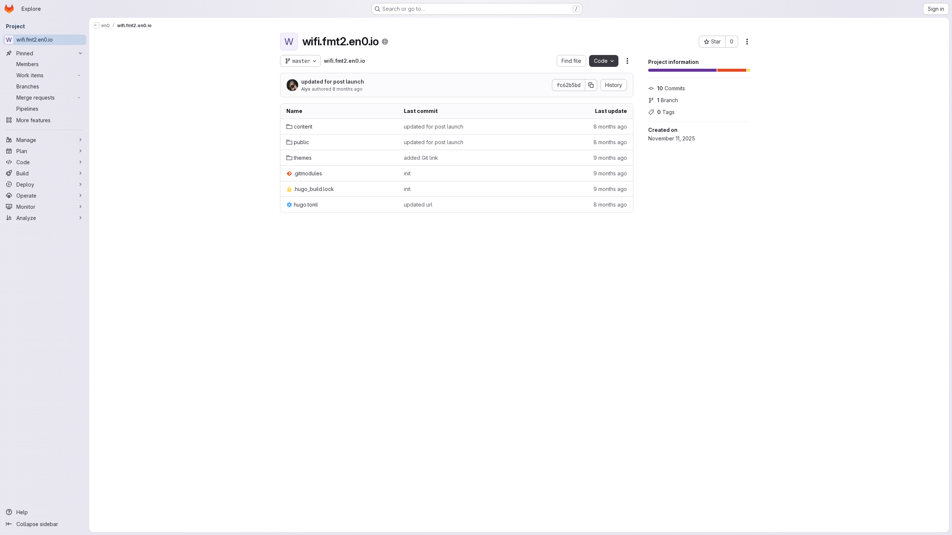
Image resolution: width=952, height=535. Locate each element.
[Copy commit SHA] (591, 85)
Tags (666, 112)
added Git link (421, 158)
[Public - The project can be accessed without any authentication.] (385, 42)
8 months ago (347, 89)
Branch (667, 100)
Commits (671, 88)
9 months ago (610, 158)
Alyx (306, 89)
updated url (418, 204)
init (407, 173)
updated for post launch (332, 81)
